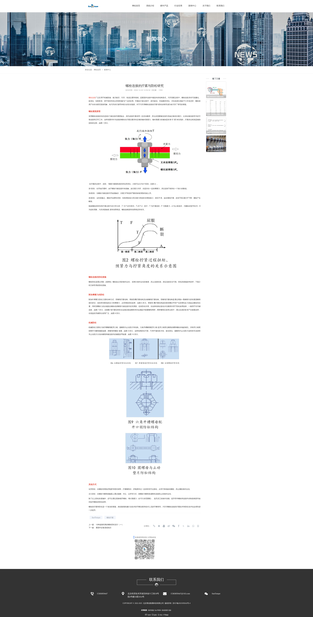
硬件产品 (164, 6)
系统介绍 (150, 6)
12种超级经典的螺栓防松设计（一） (109, 524)
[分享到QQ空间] (159, 526)
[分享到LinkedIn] (188, 526)
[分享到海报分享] (198, 526)
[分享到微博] (169, 526)
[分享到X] (183, 526)
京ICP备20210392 (179, 603)
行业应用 (178, 6)
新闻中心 (192, 6)
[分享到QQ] (164, 526)
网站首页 (136, 6)
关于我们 (206, 6)
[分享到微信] (174, 526)
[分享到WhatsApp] (193, 526)
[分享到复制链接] (154, 526)
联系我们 (220, 6)
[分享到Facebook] (178, 526)
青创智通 (165, 610)
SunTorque (96, 517)
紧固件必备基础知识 (103, 527)
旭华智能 (151, 610)
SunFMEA (158, 610)
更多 (169, 610)
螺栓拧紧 (110, 517)
